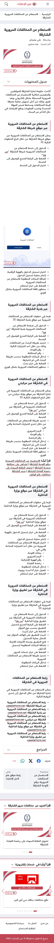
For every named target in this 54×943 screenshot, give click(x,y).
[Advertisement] (27, 196)
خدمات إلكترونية (25, 864)
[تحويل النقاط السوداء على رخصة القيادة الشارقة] (27, 830)
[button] (30, 852)
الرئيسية (46, 14)
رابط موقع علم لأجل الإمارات (13, 777)
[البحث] (6, 4)
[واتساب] (22, 761)
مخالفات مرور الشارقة (21, 805)
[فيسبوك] (39, 761)
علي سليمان (35, 40)
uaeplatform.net (15, 705)
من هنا (33, 410)
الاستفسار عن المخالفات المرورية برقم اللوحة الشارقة (40, 780)
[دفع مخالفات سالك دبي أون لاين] (27, 889)
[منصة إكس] (30, 761)
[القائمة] (48, 4)
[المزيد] (14, 761)
